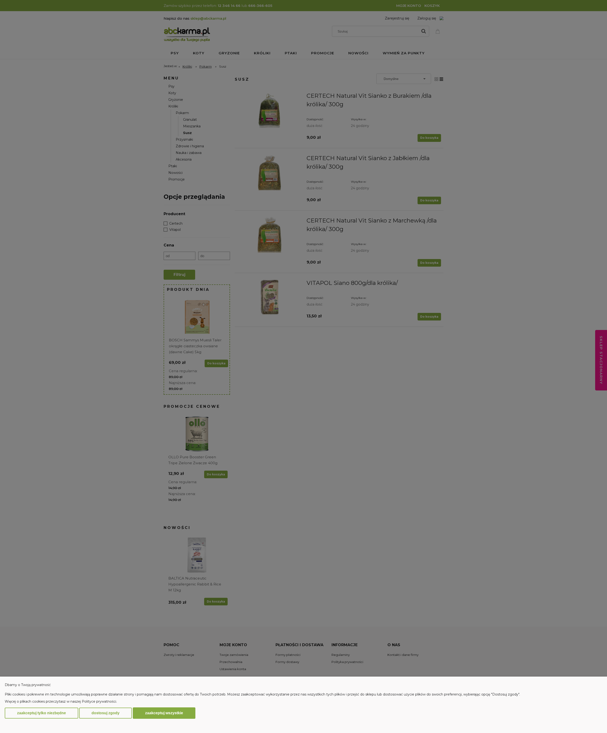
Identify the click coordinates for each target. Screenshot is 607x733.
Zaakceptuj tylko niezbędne (41, 713)
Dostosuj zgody (106, 713)
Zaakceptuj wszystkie (164, 713)
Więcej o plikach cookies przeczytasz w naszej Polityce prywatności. (61, 701)
